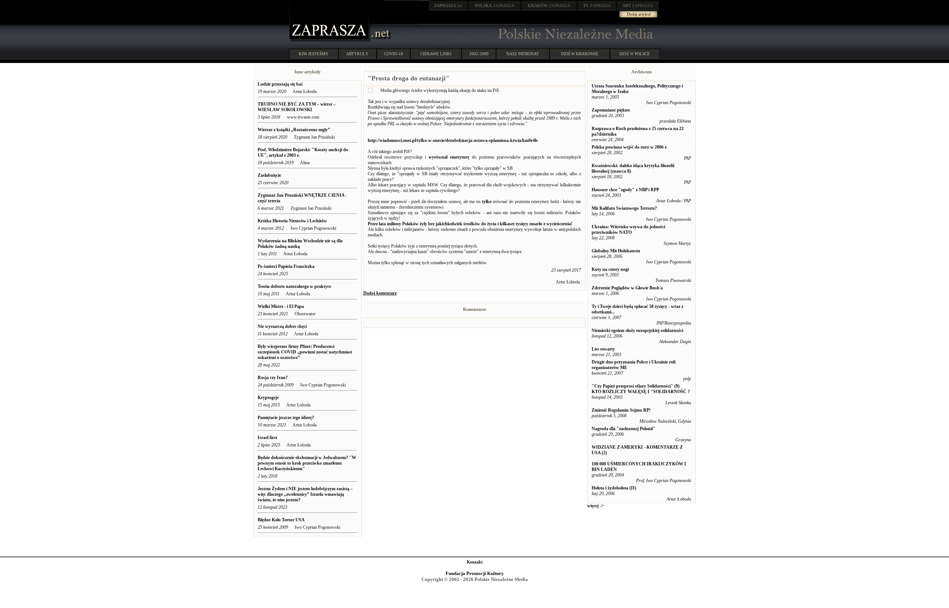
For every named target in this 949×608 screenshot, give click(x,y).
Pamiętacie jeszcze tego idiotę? (286, 417)
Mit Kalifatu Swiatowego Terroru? (624, 208)
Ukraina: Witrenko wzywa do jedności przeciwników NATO (628, 229)
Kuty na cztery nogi (610, 269)
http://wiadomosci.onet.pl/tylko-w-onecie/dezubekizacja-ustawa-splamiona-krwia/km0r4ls (453, 140)
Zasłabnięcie (269, 175)
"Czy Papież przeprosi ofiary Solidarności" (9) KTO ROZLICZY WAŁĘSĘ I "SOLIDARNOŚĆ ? (641, 388)
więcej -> (595, 505)
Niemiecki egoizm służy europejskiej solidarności (637, 330)
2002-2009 (479, 54)
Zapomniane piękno (611, 110)
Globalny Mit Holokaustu (616, 250)
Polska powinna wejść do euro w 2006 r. (629, 147)
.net (448, 5)
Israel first (267, 437)
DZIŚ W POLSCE (634, 54)
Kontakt (475, 562)
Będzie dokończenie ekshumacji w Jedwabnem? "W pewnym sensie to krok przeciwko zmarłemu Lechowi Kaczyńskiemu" (307, 463)
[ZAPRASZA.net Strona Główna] (330, 40)
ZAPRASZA (494, 5)
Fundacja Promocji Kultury (475, 573)
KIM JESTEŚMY (313, 54)
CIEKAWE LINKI (436, 54)
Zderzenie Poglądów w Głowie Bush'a (627, 287)
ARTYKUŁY (357, 54)
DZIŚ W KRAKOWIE (579, 54)
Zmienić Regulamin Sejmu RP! (621, 410)
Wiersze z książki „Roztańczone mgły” (294, 129)
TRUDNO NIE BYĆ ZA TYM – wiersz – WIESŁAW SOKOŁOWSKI (296, 107)
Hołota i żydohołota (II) (614, 488)
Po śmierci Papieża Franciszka (286, 266)
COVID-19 (393, 54)
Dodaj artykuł (639, 14)
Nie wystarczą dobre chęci (282, 326)
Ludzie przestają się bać (280, 84)
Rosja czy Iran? (273, 377)
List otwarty (603, 349)
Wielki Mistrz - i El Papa (281, 306)
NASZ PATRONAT (522, 54)
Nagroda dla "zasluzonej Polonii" (623, 428)
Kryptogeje (268, 397)
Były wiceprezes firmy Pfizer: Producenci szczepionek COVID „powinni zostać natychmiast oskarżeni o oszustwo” (305, 352)
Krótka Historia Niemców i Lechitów (292, 220)
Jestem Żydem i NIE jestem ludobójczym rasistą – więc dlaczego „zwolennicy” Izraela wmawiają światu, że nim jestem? (305, 494)
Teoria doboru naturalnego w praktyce (295, 286)
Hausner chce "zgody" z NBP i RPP (625, 189)
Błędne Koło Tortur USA (281, 519)
